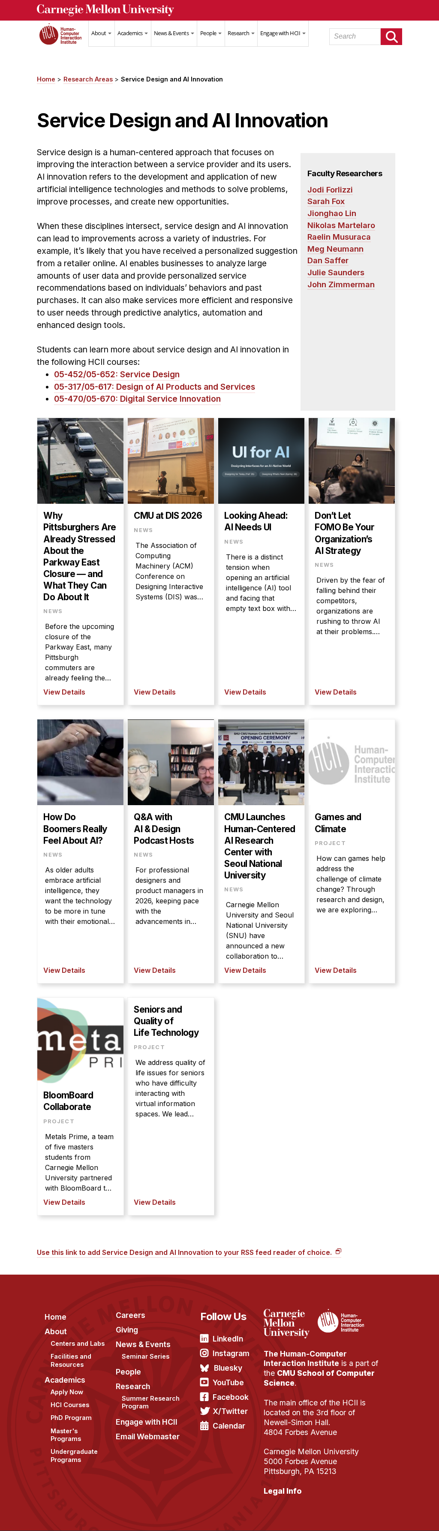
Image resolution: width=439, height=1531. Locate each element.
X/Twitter (230, 1411)
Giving (127, 1329)
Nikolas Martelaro (341, 225)
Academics (130, 33)
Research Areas (88, 79)
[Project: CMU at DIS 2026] (171, 561)
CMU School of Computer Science (319, 1378)
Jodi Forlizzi (330, 189)
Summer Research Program (151, 1402)
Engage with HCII (280, 33)
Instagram (231, 1353)
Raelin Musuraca (339, 236)
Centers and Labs (78, 1343)
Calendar (229, 1425)
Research (239, 33)
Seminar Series (145, 1356)
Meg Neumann (335, 248)
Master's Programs (66, 1435)
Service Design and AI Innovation (172, 79)
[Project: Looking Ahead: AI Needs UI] (261, 561)
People (209, 33)
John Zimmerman (341, 284)
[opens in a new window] (290, 1314)
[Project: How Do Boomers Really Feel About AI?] (80, 851)
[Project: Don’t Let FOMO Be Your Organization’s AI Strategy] (352, 561)
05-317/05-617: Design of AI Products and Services (154, 387)
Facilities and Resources (71, 1360)
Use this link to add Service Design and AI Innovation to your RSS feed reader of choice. (185, 1252)
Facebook (231, 1397)
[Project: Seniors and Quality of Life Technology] (171, 1106)
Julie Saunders (335, 272)
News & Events (172, 33)
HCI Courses (70, 1404)
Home (62, 39)
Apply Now (67, 1392)
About (99, 33)
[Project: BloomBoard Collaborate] (80, 1106)
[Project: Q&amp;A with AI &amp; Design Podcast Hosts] (171, 851)
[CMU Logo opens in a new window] (219, 10)
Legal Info (283, 1490)
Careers (130, 1315)
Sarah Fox (326, 201)
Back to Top (396, 1514)
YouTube (228, 1382)
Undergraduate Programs (74, 1455)
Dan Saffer (328, 260)
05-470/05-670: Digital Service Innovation (137, 399)
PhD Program (71, 1417)
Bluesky (228, 1367)
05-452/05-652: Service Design (117, 374)
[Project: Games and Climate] (352, 851)
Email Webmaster (148, 1436)
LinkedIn (228, 1338)
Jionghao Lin (331, 213)
